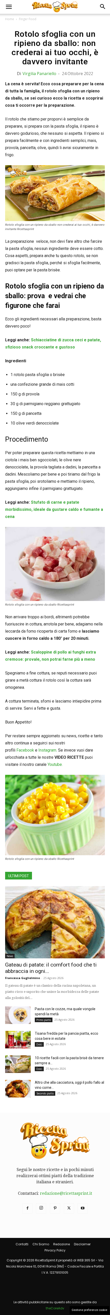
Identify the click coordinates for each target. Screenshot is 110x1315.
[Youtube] (83, 1208)
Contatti (22, 1244)
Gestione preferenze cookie (89, 1310)
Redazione (61, 1244)
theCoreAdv (55, 1308)
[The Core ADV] (55, 1296)
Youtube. (55, 764)
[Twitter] (69, 1208)
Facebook (25, 750)
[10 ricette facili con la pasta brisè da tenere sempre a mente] (18, 1064)
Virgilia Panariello (39, 73)
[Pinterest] (55, 1208)
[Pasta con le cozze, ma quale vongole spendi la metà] (18, 1015)
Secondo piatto (45, 1093)
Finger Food (27, 19)
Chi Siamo (40, 1244)
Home (9, 19)
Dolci (39, 1044)
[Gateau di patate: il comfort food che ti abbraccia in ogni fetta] (55, 922)
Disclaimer (82, 1244)
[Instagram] (41, 1208)
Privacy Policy (55, 1250)
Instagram (47, 750)
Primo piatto (43, 1020)
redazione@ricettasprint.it (66, 1193)
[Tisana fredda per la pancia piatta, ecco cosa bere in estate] (18, 1039)
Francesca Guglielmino (22, 978)
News (10, 956)
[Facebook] (27, 1208)
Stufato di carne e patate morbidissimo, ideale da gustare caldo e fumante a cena (54, 509)
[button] (9, 7)
